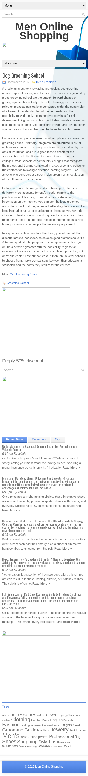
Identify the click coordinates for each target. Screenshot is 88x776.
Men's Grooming (46, 82)
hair (39, 730)
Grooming (13, 283)
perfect (43, 737)
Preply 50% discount (22, 360)
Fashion (11, 724)
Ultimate (61, 742)
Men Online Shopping (44, 31)
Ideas (46, 730)
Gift (62, 725)
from (56, 725)
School (24, 283)
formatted (47, 725)
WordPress (57, 746)
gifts (69, 725)
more (24, 737)
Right (79, 737)
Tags (58, 439)
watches (10, 746)
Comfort (36, 720)
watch (70, 742)
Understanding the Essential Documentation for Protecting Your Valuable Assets (40, 448)
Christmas (73, 715)
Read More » (71, 467)
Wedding (32, 746)
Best (53, 715)
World (68, 746)
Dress (45, 720)
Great (76, 725)
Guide (30, 729)
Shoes (9, 741)
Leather (81, 730)
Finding (25, 725)
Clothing (20, 719)
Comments (39, 439)
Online (32, 737)
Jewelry (60, 730)
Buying (62, 715)
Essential (68, 720)
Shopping (27, 741)
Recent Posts (14, 439)
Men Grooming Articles (24, 274)
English (56, 720)
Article (43, 715)
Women (43, 746)
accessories (23, 714)
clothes (6, 720)
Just (72, 730)
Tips (52, 741)
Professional (61, 736)
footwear (36, 725)
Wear (22, 746)
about (5, 715)
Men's (11, 735)
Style (43, 742)
